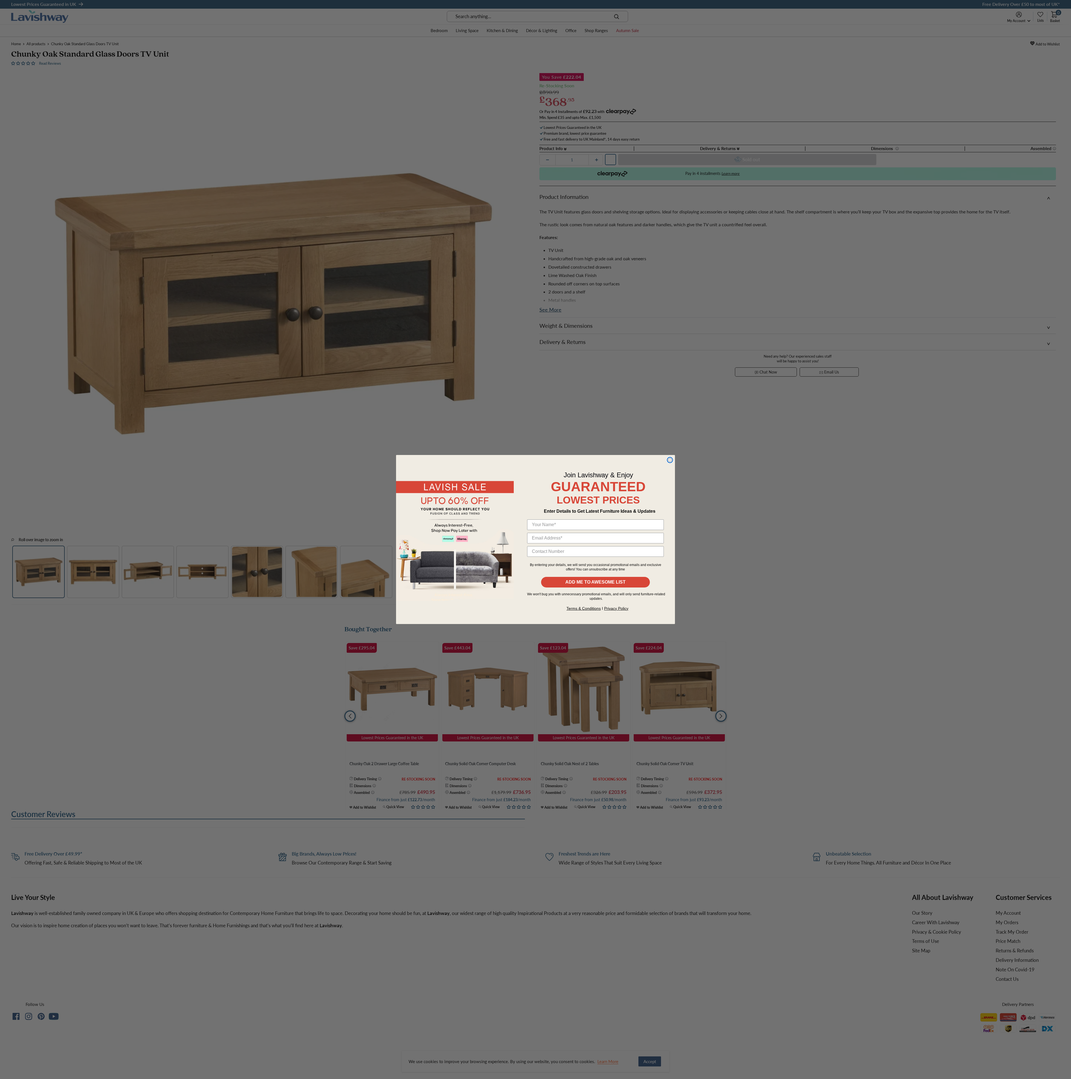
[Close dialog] (670, 460)
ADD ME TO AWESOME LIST (595, 582)
